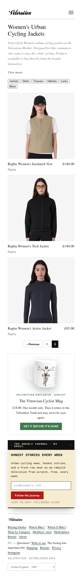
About (23, 536)
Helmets (52, 81)
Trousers (38, 81)
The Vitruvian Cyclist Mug (41, 400)
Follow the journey (27, 495)
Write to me (38, 543)
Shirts (25, 81)
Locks (64, 81)
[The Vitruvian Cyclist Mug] (41, 374)
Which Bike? (37, 527)
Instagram (14, 552)
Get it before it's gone (41, 426)
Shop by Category (19, 532)
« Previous (32, 344)
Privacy (56, 548)
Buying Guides (17, 527)
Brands (12, 536)
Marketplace (61, 532)
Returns (45, 548)
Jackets (14, 81)
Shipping (32, 548)
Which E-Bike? (56, 527)
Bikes (12, 86)
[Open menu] (71, 12)
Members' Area (42, 532)
